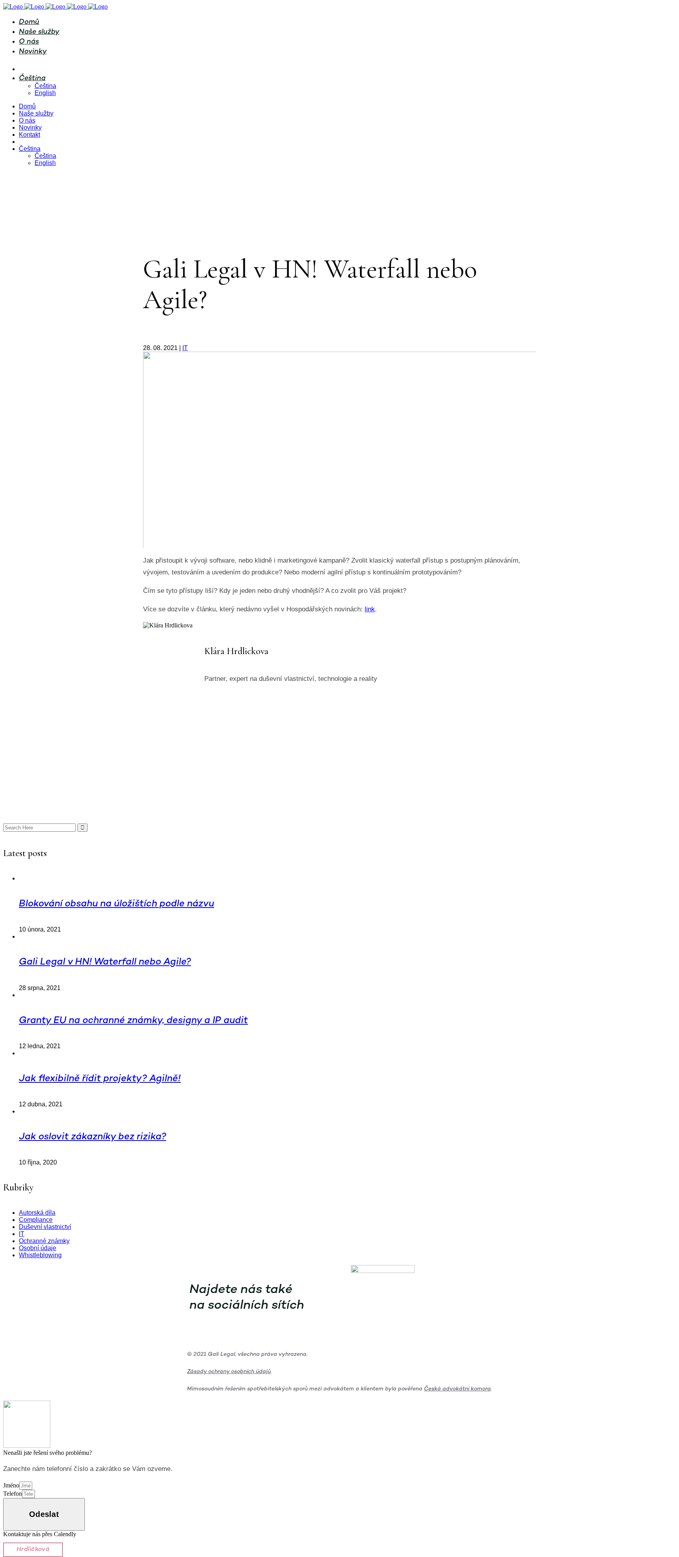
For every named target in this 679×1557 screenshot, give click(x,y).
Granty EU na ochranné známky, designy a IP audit (133, 1021)
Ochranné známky (44, 1241)
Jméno (11, 1485)
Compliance (36, 1219)
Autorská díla (37, 1212)
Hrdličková (33, 1549)
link (370, 609)
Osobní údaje (37, 1248)
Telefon (12, 1493)
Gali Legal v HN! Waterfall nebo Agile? (105, 962)
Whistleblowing (40, 1255)
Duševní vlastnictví (45, 1226)
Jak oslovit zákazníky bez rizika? (92, 1137)
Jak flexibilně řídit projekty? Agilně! (100, 1079)
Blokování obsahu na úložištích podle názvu (116, 904)
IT (185, 348)
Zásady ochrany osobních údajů (229, 1372)
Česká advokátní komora (457, 1389)
